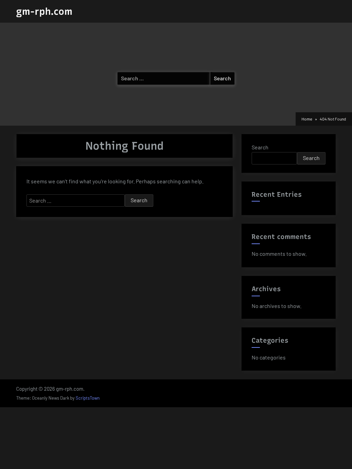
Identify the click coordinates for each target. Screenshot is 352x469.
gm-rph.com (44, 11)
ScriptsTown (88, 398)
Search (260, 147)
